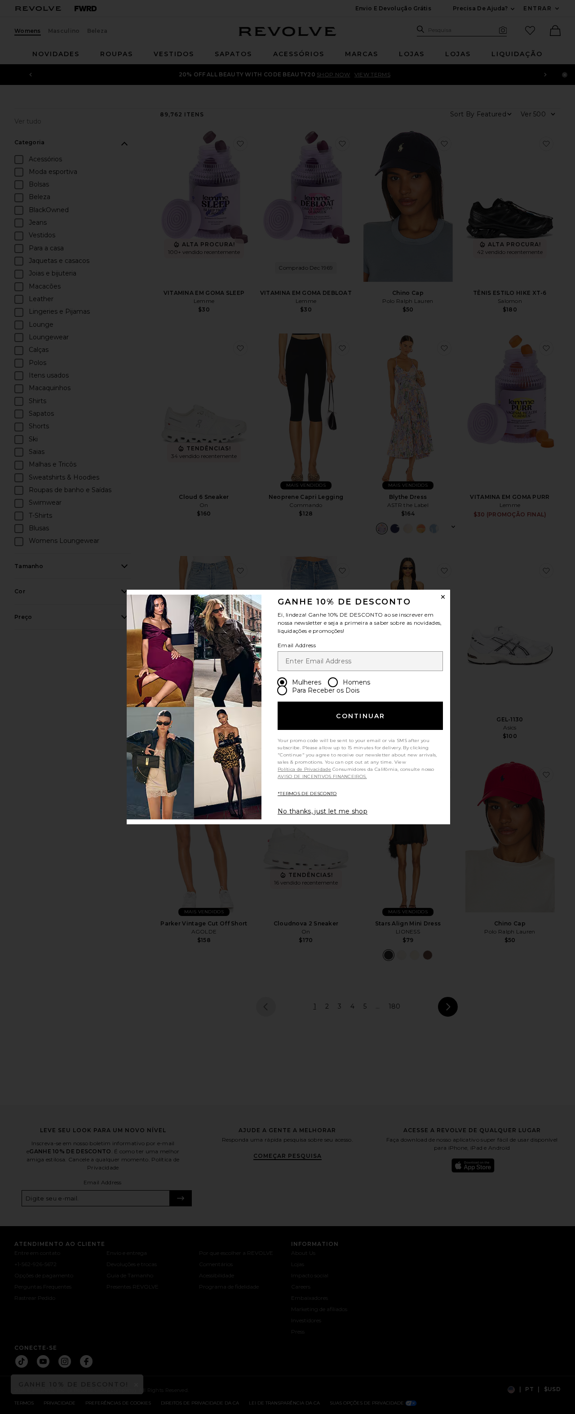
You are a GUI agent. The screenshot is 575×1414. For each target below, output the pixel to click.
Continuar (360, 716)
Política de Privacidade (304, 769)
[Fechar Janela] (443, 597)
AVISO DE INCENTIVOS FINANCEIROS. (322, 776)
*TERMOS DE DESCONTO (307, 793)
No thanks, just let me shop (322, 811)
